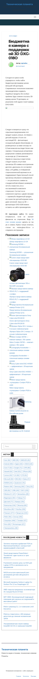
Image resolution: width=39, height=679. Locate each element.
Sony (30, 486)
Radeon (8, 486)
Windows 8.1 (9, 494)
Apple (19, 464)
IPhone (27, 471)
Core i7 (8, 467)
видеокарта (9, 498)
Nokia (26, 479)
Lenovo (8, 475)
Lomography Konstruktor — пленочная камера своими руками (19, 358)
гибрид (21, 498)
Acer (7, 460)
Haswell (8, 471)
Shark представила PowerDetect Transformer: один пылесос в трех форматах (16, 555)
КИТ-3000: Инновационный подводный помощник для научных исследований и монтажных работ (19, 599)
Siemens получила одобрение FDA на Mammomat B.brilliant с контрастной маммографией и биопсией (18, 546)
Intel (17, 471)
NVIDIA (8, 483)
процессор (21, 513)
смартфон (9, 520)
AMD (15, 460)
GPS (27, 467)
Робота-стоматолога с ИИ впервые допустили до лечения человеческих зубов (17, 616)
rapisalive (24, 63)
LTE (24, 475)
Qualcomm (20, 483)
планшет (9, 513)
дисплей (8, 501)
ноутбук (20, 509)
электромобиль (11, 528)
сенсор (17, 517)
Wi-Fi (24, 490)
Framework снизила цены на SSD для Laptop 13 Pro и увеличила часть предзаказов (18, 565)
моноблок (9, 509)
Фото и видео (13, 36)
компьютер (10, 505)
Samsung (19, 486)
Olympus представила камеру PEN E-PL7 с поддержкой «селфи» (21, 299)
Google (18, 467)
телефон (21, 520)
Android (8, 464)
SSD (7, 490)
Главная (18, 676)
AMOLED (25, 460)
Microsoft (8, 479)
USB (15, 490)
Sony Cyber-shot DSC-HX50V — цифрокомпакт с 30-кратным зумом (21, 374)
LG (16, 475)
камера (19, 501)
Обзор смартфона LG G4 (19, 241)
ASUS (28, 464)
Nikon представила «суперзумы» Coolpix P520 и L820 (20, 390)
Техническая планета (19, 4)
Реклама (33, 676)
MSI (18, 479)
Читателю (26, 676)
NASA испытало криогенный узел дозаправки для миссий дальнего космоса (16, 575)
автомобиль (23, 494)
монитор (22, 505)
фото (7, 524)
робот (7, 517)
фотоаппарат (20, 66)
